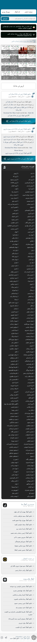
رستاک (31, 290)
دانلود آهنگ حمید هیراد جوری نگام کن (21, 566)
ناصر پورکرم (30, 481)
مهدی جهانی (14, 462)
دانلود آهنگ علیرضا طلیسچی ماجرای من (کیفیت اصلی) (18, 613)
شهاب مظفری (13, 348)
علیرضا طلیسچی (12, 370)
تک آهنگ (17, 12)
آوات (16, 189)
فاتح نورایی (30, 382)
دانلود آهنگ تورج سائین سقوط (23, 546)
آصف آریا (31, 189)
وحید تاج (31, 493)
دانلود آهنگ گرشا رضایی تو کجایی (22, 595)
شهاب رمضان (29, 348)
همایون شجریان (29, 490)
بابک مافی (14, 238)
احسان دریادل (13, 195)
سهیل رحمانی (13, 324)
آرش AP (15, 176)
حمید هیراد (30, 281)
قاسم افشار (30, 395)
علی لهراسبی (29, 364)
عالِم (16, 351)
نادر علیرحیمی (13, 478)
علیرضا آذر (30, 367)
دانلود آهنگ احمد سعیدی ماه (24, 607)
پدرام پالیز (14, 253)
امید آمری (30, 213)
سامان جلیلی (30, 312)
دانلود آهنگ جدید (14, 638)
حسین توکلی (14, 272)
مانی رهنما (14, 410)
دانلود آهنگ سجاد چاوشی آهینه (23, 524)
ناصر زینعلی (14, 481)
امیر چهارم (30, 219)
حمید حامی (30, 278)
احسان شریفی (29, 198)
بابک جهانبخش (29, 238)
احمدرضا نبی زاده (12, 204)
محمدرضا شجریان (28, 444)
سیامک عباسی (29, 327)
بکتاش (31, 241)
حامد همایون (30, 268)
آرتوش (15, 173)
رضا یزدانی (30, 299)
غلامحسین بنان (13, 379)
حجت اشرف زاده (28, 272)
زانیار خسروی (13, 305)
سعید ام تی (30, 315)
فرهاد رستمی (13, 388)
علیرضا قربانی (13, 373)
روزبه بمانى (30, 302)
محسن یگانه (14, 431)
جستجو (5, 19)
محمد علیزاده (13, 438)
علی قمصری (14, 361)
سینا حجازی (14, 333)
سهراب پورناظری (28, 324)
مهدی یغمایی (30, 468)
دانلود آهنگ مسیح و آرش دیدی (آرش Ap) (20, 619)
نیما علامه (30, 487)
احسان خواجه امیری (28, 195)
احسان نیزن (14, 198)
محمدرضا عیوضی (28, 447)
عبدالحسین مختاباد (28, 355)
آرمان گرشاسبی (29, 182)
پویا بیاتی (31, 259)
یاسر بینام (14, 493)
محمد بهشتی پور (12, 434)
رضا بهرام (14, 290)
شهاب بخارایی (13, 345)
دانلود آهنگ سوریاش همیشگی (23, 541)
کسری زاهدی (13, 398)
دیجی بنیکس (14, 284)
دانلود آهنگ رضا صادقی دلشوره (23, 599)
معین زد (15, 459)
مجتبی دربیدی (13, 413)
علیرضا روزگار (29, 370)
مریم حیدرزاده (29, 450)
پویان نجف (14, 259)
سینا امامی (14, 330)
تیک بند (31, 262)
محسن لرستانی (13, 428)
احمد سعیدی (30, 201)
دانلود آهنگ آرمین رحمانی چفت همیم (21, 533)
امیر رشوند (14, 219)
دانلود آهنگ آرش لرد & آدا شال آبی (19, 94)
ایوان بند (31, 235)
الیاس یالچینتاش (29, 210)
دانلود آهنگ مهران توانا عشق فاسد (22, 520)
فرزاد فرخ (14, 382)
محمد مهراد (14, 441)
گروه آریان (30, 404)
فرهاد (31, 388)
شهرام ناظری (29, 351)
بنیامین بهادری (13, 241)
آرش (32, 176)
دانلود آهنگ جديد (26, 102)
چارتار (15, 262)
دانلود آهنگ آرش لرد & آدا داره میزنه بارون (17, 129)
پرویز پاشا (14, 256)
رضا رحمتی (30, 293)
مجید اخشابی (13, 416)
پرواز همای (30, 256)
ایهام (16, 232)
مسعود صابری (29, 453)
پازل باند (15, 250)
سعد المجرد (14, 312)
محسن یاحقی (29, 431)
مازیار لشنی (14, 407)
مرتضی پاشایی (13, 447)
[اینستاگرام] (2, 637)
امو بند (15, 210)
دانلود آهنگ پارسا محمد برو (24, 529)
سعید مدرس (30, 321)
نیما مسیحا (14, 487)
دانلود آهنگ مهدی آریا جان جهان (23, 512)
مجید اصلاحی (29, 419)
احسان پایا (14, 192)
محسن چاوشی (29, 428)
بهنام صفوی (30, 247)
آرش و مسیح (14, 179)
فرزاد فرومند (14, 385)
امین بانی (30, 229)
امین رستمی (14, 229)
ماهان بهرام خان (29, 413)
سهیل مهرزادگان (12, 339)
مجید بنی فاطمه (13, 419)
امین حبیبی (30, 232)
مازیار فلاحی (30, 407)
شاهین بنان (14, 342)
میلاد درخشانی (29, 478)
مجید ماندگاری (13, 422)
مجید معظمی (29, 425)
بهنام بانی (14, 244)
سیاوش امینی (13, 327)
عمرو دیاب (30, 379)
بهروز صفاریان (29, 244)
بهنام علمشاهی (13, 247)
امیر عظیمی (14, 222)
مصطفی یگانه (29, 459)
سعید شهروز (14, 315)
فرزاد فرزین (30, 385)
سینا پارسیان (30, 333)
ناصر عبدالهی (29, 484)
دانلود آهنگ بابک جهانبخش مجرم (22, 590)
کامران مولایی (13, 395)
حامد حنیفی (14, 265)
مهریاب (15, 471)
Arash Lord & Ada (21, 113)
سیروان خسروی (29, 330)
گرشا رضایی (14, 401)
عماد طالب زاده (29, 376)
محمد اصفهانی (29, 434)
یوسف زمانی (13, 496)
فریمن (15, 392)
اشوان (31, 207)
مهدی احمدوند (29, 462)
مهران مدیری (29, 471)
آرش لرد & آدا (18, 86)
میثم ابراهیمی (29, 475)
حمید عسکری (13, 278)
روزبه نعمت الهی (12, 302)
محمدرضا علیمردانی (12, 444)
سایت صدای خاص (18, 4)
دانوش (31, 284)
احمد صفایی (30, 204)
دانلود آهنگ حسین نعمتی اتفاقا (23, 550)
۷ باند (32, 173)
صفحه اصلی (29, 12)
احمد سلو (14, 201)
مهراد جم (14, 468)
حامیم (15, 268)
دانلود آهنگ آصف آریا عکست (23, 627)
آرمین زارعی (30, 185)
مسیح (31, 456)
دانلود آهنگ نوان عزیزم (25, 623)
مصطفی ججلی (13, 456)
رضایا (16, 299)
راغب (31, 287)
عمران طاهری (13, 376)
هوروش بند (14, 490)
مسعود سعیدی (13, 450)
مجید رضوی (30, 422)
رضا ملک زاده (13, 296)
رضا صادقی (14, 293)
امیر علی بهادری (29, 225)
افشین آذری (14, 207)
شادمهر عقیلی (29, 342)
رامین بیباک (14, 287)
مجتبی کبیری (30, 416)
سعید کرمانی (30, 318)
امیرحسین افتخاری (12, 225)
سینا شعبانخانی (29, 339)
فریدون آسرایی (29, 392)
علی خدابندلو (29, 358)
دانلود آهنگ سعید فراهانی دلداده (23, 516)
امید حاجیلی (30, 216)
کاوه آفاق (31, 398)
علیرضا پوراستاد (13, 367)
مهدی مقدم (30, 465)
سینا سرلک (14, 336)
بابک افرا (15, 235)
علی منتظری (14, 364)
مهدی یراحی (14, 465)
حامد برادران (30, 265)
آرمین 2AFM (14, 182)
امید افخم (14, 213)
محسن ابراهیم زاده (12, 425)
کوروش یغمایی (29, 401)
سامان (15, 308)
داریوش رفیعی (13, 281)
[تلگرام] (6, 637)
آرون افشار (14, 185)
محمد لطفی (30, 441)
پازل (32, 250)
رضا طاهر (30, 296)
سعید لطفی (14, 318)
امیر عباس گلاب (29, 222)
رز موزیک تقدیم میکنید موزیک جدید (23, 104)
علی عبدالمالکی (29, 361)
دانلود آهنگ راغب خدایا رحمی (23, 570)
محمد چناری (30, 438)
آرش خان (30, 179)
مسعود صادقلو (13, 453)
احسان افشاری (29, 192)
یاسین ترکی (30, 496)
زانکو (32, 305)
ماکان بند (31, 410)
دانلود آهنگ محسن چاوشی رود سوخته (21, 586)
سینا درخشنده (29, 336)
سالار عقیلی (30, 308)
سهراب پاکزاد (13, 321)
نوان (16, 484)
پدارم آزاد (30, 253)
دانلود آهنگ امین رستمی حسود (23, 603)
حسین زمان (30, 275)
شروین (31, 345)
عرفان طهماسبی (12, 355)
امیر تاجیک (14, 216)
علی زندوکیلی (13, 358)
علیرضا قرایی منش (28, 373)
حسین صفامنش (13, 275)
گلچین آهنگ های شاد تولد (10, 404)
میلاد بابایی (14, 475)
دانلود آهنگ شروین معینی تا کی (23, 537)
